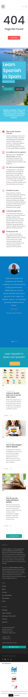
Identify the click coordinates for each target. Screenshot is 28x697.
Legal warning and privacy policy (9, 642)
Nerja (3, 589)
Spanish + (5, 622)
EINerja (6, 415)
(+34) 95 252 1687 (6, 636)
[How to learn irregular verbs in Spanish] (14, 445)
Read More (16, 695)
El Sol (3, 601)
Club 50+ (4, 619)
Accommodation (7, 595)
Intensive (4, 610)
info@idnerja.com (6, 638)
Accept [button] (10, 695)
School (4, 586)
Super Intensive (6, 613)
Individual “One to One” (9, 616)
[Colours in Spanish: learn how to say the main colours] (14, 392)
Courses (4, 592)
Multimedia (5, 598)
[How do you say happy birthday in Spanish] (14, 501)
